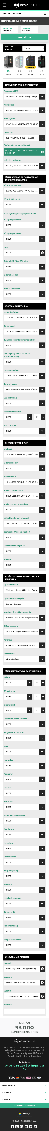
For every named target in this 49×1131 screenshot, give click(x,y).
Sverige (26, 1113)
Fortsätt (24, 37)
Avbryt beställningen (24, 1106)
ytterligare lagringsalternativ (21, 213)
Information (8, 1085)
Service (6, 1099)
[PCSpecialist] (27, 5)
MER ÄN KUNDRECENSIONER (24, 1027)
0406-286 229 (15, 1065)
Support (6, 1092)
